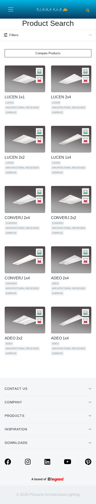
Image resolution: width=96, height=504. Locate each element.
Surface (11, 112)
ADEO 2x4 (60, 278)
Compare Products (48, 53)
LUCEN (10, 102)
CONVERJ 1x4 (17, 278)
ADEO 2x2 (13, 338)
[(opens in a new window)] (8, 463)
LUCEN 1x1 (15, 97)
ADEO (55, 283)
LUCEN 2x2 (15, 157)
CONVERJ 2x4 (17, 218)
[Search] (87, 10)
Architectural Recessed (22, 107)
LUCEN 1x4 (61, 157)
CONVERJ (11, 223)
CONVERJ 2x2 (63, 218)
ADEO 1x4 (60, 338)
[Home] (52, 9)
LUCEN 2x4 (61, 97)
